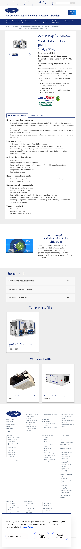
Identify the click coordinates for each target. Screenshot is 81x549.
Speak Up (29, 512)
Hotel (45, 439)
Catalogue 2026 (12, 460)
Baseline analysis (67, 483)
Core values (30, 506)
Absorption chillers (32, 420)
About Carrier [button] (69, 21)
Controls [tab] (34, 115)
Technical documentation (20, 289)
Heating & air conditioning (46, 420)
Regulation (11, 452)
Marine (46, 450)
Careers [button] (9, 2)
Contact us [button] (20, 2)
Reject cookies (41, 536)
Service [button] (37, 21)
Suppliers (47, 510)
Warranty (64, 454)
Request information (66, 439)
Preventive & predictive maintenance (65, 458)
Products (15, 26)
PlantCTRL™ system (14, 437)
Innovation (10, 501)
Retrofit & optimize (66, 474)
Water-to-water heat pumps (50, 415)
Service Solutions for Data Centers (66, 443)
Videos (8, 431)
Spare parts (65, 468)
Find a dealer (10, 424)
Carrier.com (10, 419)
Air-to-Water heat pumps (50, 26)
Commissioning (66, 452)
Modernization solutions (66, 477)
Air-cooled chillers (32, 414)
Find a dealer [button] (28, 2)
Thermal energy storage (31, 429)
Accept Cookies (59, 536)
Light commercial (49, 455)
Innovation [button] (46, 21)
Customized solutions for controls (12, 448)
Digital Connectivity (67, 464)
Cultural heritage (49, 453)
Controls (9, 435)
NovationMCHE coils (13, 508)
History (28, 510)
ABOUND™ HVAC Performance (13, 444)
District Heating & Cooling (49, 460)
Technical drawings (17, 298)
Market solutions (47, 435)
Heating (44, 412)
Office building (48, 444)
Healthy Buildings (55, 21)
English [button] (53, 3)
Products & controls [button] (12, 21)
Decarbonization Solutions (65, 496)
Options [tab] (44, 115)
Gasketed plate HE (32, 426)
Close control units (67, 420)
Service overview (65, 435)
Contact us (9, 421)
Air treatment (64, 412)
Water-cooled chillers (30, 417)
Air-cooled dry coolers (30, 423)
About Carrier (28, 501)
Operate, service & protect (65, 449)
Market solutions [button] (26, 21)
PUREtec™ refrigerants (12, 504)
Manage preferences (17, 536)
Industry (46, 437)
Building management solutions (65, 486)
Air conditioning (29, 412)
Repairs (63, 466)
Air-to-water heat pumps (49, 424)
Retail (45, 446)
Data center (47, 448)
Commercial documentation (21, 281)
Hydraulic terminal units (67, 425)
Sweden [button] (46, 3)
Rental (64, 471)
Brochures (9, 429)
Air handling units (67, 414)
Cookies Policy (26, 527)
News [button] (14, 2)
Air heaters (65, 422)
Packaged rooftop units (67, 417)
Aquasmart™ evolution (12, 455)
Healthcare (47, 442)
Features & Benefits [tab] (17, 115)
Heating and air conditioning (30, 26)
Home (8, 26)
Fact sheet (29, 503)
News (8, 426)
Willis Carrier (30, 508)
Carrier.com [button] (37, 2)
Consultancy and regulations (67, 491)
